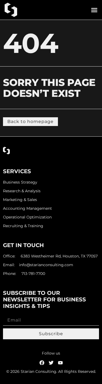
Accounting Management (27, 208)
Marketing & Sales (20, 199)
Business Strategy (20, 182)
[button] (94, 10)
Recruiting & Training (23, 226)
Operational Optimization (27, 217)
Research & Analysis (22, 191)
